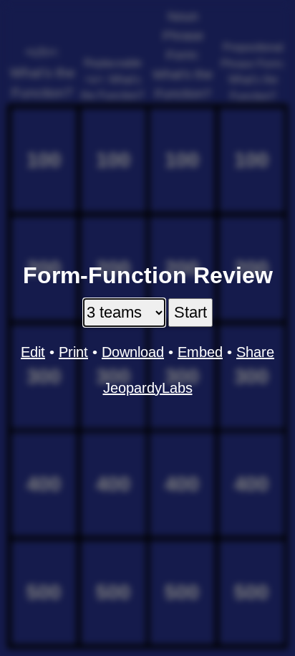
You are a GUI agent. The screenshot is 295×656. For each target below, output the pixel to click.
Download (133, 352)
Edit (33, 352)
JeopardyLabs (148, 388)
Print (73, 352)
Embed (200, 352)
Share (255, 352)
